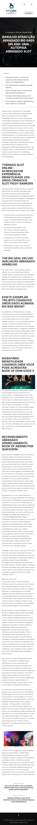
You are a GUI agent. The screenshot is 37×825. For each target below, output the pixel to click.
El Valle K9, (7, 820)
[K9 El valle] (11, 8)
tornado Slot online (15, 517)
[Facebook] (18, 815)
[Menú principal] (31, 4)
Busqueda (28, 13)
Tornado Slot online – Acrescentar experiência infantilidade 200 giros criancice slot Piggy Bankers (17, 79)
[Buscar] (24, 4)
